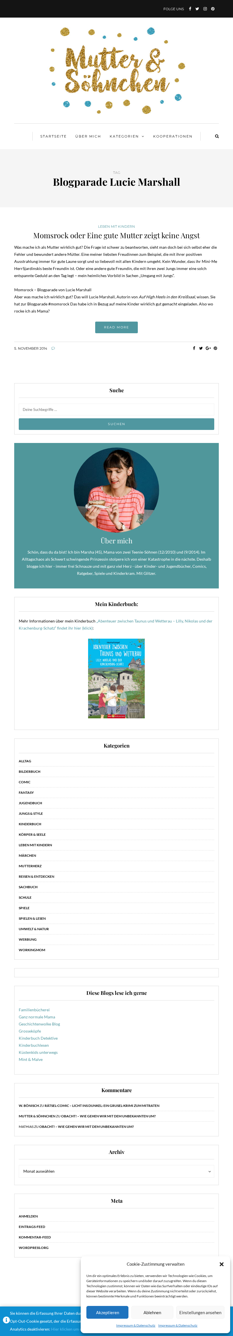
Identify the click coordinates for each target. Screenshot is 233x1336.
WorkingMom (32, 950)
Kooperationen (173, 136)
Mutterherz (30, 866)
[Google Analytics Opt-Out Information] (6, 1321)
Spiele (24, 908)
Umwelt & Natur (34, 929)
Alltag (25, 761)
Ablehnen (152, 1312)
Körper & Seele (32, 834)
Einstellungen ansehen (200, 1312)
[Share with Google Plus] (208, 348)
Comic (24, 782)
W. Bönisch (29, 1105)
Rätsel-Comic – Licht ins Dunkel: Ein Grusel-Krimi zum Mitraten (102, 1105)
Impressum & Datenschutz (135, 1325)
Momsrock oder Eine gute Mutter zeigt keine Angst (116, 235)
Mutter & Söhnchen (37, 1116)
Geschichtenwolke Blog (39, 1023)
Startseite (53, 136)
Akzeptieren (107, 1312)
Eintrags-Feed (32, 1227)
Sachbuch (28, 887)
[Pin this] (215, 348)
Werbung (28, 939)
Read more (116, 327)
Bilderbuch (29, 771)
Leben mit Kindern (116, 226)
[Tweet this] (201, 348)
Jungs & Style (31, 813)
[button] (221, 1264)
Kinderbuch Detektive (38, 1038)
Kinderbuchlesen (34, 1045)
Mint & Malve (31, 1059)
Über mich (88, 136)
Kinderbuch (30, 824)
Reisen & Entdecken (36, 876)
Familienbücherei (34, 1009)
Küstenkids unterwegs (38, 1052)
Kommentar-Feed (35, 1237)
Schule (25, 897)
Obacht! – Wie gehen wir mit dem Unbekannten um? (108, 1116)
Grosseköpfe (30, 1031)
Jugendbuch (30, 803)
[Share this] (193, 348)
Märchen (27, 855)
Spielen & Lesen (32, 918)
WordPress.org (34, 1248)
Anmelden (28, 1216)
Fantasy (26, 792)
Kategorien (124, 136)
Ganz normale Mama (37, 1016)
